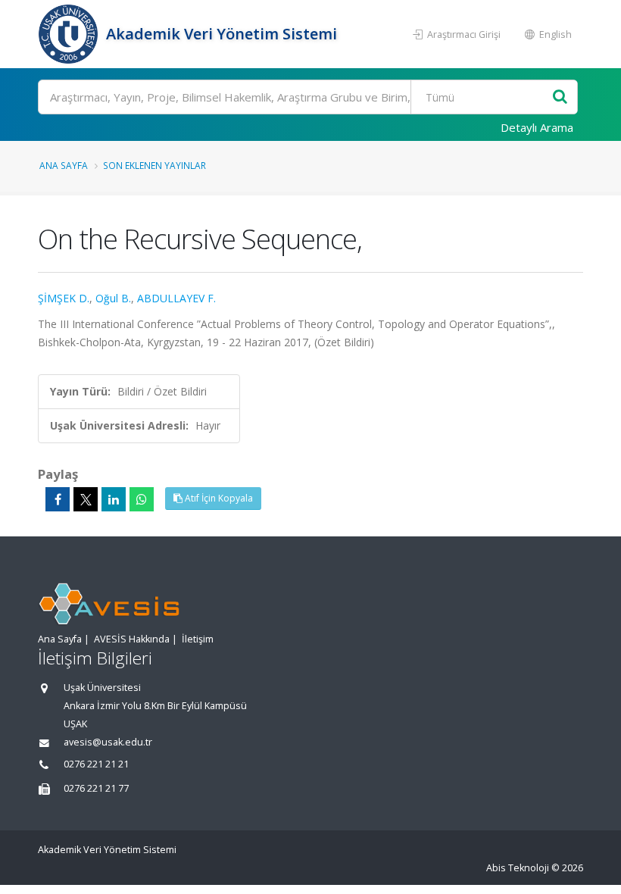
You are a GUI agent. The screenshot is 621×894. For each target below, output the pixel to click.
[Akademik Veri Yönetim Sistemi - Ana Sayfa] (70, 34)
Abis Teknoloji (517, 867)
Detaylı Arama (537, 127)
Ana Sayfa (63, 165)
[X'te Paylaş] (85, 499)
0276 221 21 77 (96, 788)
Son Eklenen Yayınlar (154, 165)
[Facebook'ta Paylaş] (57, 499)
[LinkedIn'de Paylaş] (113, 499)
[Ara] (560, 97)
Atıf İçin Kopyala (218, 498)
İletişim (198, 639)
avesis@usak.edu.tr (108, 742)
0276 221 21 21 (96, 764)
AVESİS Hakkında (132, 639)
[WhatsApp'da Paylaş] (142, 499)
